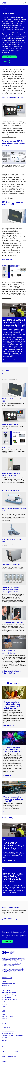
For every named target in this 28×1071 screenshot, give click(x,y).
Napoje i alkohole (6, 988)
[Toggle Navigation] (25, 2)
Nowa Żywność (6, 990)
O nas (3, 1014)
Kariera (4, 1023)
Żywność (4, 1006)
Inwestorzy (5, 1018)
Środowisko (5, 1004)
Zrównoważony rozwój (8, 1016)
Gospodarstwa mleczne (8, 983)
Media (3, 1021)
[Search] (23, 3)
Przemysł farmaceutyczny (9, 995)
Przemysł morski (6, 997)
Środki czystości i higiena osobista (11, 1001)
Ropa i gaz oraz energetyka (9, 999)
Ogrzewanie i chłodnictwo (9, 992)
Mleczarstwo (5, 985)
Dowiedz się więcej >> (9, 137)
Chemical (4, 981)
